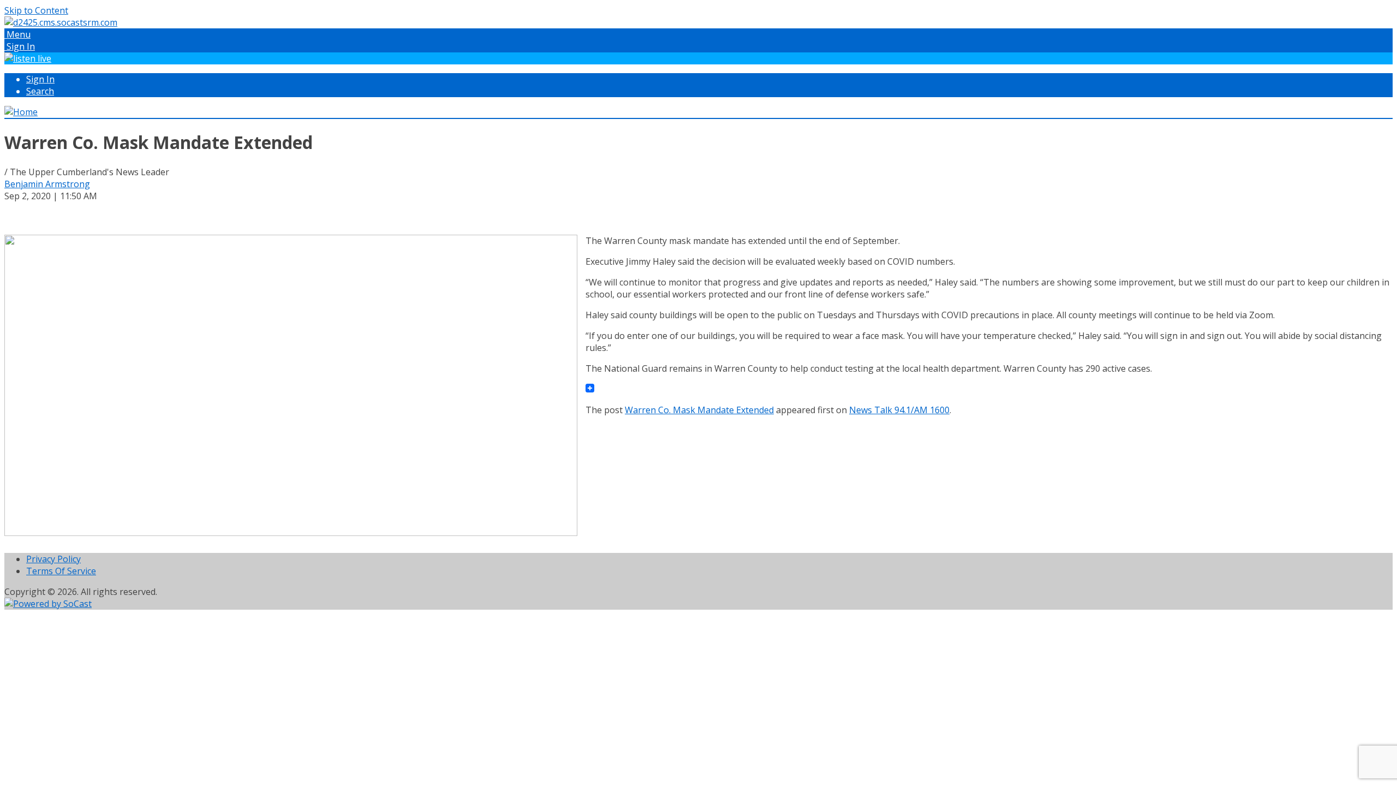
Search (40, 91)
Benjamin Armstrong (47, 184)
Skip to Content (36, 10)
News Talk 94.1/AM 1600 (899, 410)
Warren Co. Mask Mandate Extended (699, 410)
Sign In (40, 79)
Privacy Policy (53, 559)
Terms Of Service (61, 571)
